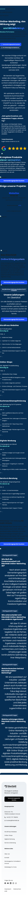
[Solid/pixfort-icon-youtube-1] (8, 883)
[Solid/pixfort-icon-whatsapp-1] (16, 883)
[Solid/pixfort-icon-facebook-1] (5, 883)
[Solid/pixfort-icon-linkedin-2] (10, 883)
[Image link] (10, 786)
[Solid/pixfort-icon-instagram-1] (13, 883)
